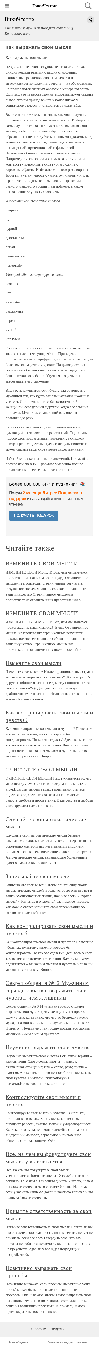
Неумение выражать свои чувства (48, 1047)
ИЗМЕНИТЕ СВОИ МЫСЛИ (42, 563)
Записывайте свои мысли (38, 876)
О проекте (37, 1329)
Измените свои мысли (33, 662)
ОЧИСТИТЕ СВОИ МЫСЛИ (42, 769)
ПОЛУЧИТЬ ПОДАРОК (34, 515)
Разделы (57, 1329)
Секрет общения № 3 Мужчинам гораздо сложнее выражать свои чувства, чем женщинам (47, 990)
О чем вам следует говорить (67, 1342)
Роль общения (18, 1342)
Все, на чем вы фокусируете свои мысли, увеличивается (48, 1157)
